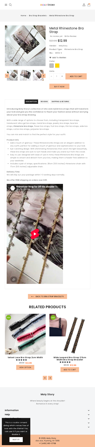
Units (51, 71)
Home (23, 15)
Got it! (16, 439)
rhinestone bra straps (23, 126)
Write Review (70, 36)
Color (52, 61)
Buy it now (59, 86)
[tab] (31, 101)
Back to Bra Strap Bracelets (49, 296)
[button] (21, 360)
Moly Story (47, 394)
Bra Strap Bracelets (38, 15)
